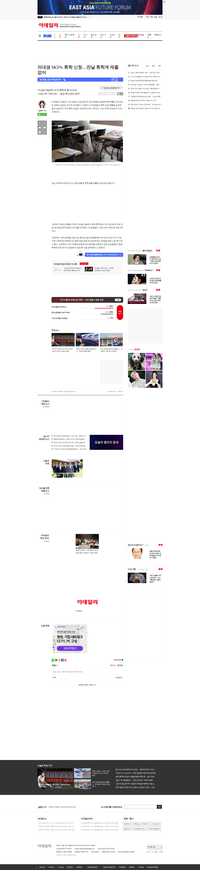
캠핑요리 (127, 829)
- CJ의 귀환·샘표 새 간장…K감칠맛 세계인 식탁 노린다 (56, 823)
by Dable (46, 493)
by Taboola (46, 407)
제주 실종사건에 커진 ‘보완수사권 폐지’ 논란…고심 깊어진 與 (138, 787)
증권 (153, 66)
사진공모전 (155, 824)
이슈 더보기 (84, 264)
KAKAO (40, 132)
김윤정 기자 (42, 111)
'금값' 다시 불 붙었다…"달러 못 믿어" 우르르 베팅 (133, 780)
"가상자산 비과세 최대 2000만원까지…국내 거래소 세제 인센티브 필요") (76, 449)
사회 (60, 36)
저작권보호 (122, 867)
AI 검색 (46, 35)
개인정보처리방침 (152, 867)
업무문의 (70, 867)
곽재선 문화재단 (154, 829)
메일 (40, 127)
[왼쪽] (79, 460)
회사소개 (42, 867)
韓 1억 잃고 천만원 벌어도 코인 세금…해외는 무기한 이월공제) (73, 436)
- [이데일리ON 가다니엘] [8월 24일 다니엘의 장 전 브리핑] (99, 823)
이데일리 (60, 25)
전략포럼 (136, 824)
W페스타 (146, 824)
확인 (159, 807)
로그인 (160, 17)
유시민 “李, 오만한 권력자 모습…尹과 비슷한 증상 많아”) (71, 446)
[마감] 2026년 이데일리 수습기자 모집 (61, 807)
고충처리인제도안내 (109, 867)
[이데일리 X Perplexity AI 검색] (80, 80)
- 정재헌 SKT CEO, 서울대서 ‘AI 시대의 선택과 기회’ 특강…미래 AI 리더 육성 (57, 830)
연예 (159, 66)
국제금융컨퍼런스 (139, 829)
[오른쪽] (81, 460)
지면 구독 (120, 391)
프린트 (44, 127)
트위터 (44, 123)
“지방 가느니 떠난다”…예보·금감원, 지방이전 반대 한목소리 (137, 773)
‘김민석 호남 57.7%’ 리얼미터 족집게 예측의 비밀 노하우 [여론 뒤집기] (141, 784)
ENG (141, 17)
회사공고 (51, 867)
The (157, 35)
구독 (147, 17)
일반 (119, 36)
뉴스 (147, 66)
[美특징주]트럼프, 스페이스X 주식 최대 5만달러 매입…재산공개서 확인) (76, 439)
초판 (155, 17)
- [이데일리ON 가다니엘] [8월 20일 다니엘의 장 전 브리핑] (99, 830)
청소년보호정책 (92, 867)
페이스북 (40, 123)
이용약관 (79, 867)
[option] (81, 17)
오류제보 (131, 867)
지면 (151, 17)
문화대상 (127, 824)
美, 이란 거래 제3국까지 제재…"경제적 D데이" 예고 (134, 770)
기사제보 (141, 867)
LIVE (40, 17)
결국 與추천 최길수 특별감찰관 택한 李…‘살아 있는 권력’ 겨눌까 (139, 777)
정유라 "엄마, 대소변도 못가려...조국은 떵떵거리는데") (70, 442)
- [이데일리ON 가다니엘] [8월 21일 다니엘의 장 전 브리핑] (99, 826)
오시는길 (60, 867)
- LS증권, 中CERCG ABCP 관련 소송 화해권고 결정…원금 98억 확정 (57, 826)
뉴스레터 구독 (111, 391)
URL (44, 132)
